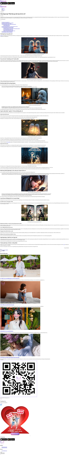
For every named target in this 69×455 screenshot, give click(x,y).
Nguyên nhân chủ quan (6, 25)
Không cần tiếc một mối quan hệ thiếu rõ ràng (9, 30)
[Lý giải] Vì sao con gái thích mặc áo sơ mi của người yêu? (9, 278)
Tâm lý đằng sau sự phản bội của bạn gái (7, 304)
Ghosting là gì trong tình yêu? (5, 22)
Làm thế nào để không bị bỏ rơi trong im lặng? (8, 27)
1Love (64, 244)
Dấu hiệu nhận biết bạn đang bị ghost (6, 23)
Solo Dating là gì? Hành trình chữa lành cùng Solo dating (9, 357)
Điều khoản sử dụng (4, 447)
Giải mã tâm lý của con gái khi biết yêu (6, 331)
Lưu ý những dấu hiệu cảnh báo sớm (8, 29)
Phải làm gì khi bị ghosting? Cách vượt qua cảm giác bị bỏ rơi (9, 26)
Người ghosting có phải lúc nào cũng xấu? (7, 31)
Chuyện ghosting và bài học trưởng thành (7, 32)
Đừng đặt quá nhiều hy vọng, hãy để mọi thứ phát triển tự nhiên (12, 28)
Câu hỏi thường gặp (4, 450)
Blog (2, 9)
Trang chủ (3, 8)
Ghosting (1, 35)
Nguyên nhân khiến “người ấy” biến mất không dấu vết (9, 24)
